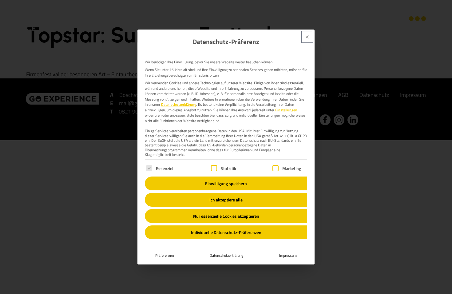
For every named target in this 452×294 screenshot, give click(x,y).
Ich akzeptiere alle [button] (226, 200)
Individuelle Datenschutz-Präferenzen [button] (226, 232)
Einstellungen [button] (286, 110)
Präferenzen (164, 255)
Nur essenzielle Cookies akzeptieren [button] (226, 216)
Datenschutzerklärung (178, 104)
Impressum (288, 255)
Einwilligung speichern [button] (226, 183)
